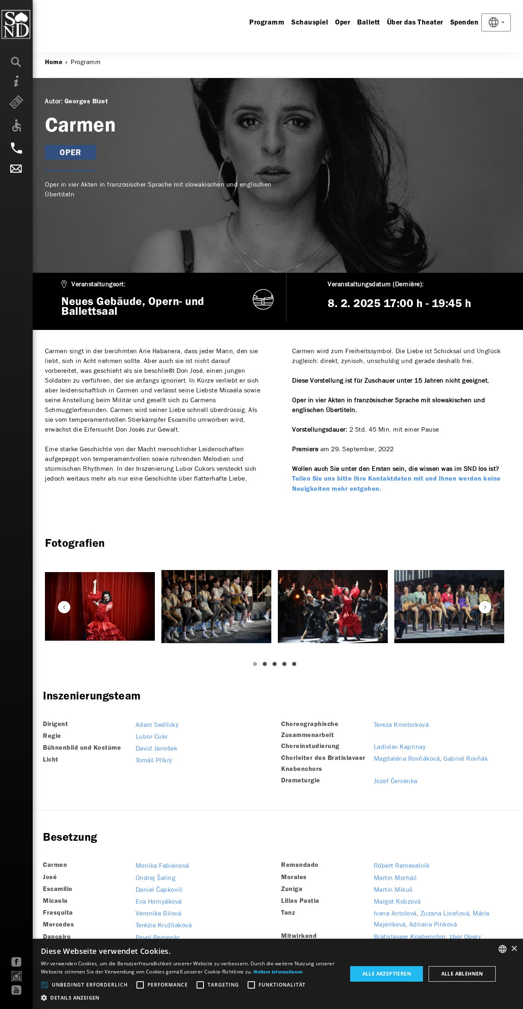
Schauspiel (309, 23)
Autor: (54, 101)
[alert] (261, 974)
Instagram (16, 976)
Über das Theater (415, 23)
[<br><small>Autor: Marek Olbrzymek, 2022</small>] (100, 606)
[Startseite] (32, 24)
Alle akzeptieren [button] (386, 973)
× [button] (514, 949)
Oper (342, 23)
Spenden (464, 23)
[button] (189, 998)
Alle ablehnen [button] (462, 973)
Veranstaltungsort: (98, 284)
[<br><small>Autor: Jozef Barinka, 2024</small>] (333, 606)
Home (54, 62)
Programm (266, 23)
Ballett (368, 23)
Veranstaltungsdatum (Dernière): (376, 284)
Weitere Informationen (278, 972)
